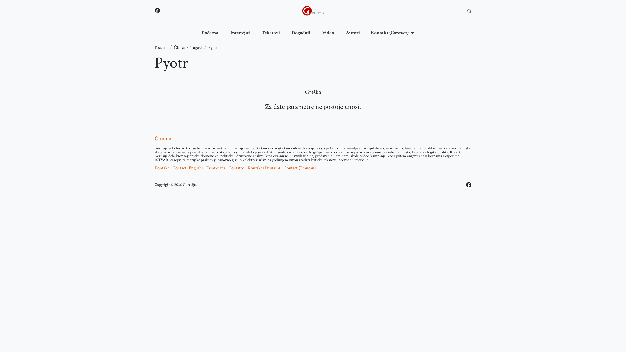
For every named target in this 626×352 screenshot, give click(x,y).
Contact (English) (187, 168)
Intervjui (240, 33)
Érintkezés (215, 168)
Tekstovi (271, 33)
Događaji (301, 33)
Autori (353, 33)
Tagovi (196, 47)
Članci (179, 47)
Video (328, 33)
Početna (210, 33)
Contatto (236, 168)
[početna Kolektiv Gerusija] (313, 11)
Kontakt (162, 168)
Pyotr (213, 47)
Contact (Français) (300, 168)
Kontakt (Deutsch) (264, 168)
